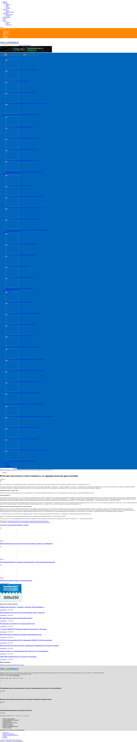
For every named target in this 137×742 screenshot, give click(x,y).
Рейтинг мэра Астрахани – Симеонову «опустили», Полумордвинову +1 (22, 607)
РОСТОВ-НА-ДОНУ (12, 730)
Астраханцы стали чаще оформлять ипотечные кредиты (19, 277)
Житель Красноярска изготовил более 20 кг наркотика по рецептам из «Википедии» (26, 543)
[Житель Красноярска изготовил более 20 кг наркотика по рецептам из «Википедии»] (8, 539)
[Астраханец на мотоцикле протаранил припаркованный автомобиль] (12, 312)
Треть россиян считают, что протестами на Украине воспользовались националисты (29, 522)
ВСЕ (7, 172)
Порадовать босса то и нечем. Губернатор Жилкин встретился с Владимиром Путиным (27, 230)
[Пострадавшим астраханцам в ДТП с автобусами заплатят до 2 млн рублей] (12, 170)
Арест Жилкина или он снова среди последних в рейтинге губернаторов (23, 207)
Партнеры (5, 36)
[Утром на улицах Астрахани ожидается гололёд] (12, 79)
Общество (5, 3)
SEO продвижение (17, 740)
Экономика (5, 13)
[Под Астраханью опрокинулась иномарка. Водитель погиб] (12, 334)
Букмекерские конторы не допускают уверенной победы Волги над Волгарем (25, 370)
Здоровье (8, 8)
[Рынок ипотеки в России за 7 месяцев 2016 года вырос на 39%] (12, 253)
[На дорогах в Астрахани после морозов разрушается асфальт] (12, 459)
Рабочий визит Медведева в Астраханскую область (18, 185)
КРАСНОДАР (3, 730)
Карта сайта (6, 732)
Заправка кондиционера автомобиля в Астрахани (12, 664)
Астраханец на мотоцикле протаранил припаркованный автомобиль (22, 313)
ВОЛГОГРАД (21, 730)
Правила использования (9, 733)
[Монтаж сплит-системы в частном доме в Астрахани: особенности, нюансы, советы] (3, 696)
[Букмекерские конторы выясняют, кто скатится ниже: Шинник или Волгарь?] (12, 402)
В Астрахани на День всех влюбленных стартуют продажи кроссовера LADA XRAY (26, 449)
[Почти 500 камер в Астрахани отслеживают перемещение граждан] (12, 136)
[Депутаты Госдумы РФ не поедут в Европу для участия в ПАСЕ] (12, 68)
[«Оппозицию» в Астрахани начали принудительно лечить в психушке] (12, 217)
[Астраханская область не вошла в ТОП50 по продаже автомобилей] (12, 437)
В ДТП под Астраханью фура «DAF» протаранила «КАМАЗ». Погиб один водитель (26, 640)
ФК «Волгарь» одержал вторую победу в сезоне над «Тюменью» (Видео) (23, 381)
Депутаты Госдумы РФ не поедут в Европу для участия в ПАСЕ (21, 69)
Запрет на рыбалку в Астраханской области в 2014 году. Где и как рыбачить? (24, 651)
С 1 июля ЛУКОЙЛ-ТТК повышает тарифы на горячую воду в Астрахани (23, 629)
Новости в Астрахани (8, 725)
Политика (5, 9)
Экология (8, 4)
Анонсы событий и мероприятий (11, 720)
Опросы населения (7, 723)
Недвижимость (9, 14)
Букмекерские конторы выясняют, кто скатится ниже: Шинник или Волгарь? (24, 403)
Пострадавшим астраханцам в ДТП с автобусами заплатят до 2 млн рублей (24, 171)
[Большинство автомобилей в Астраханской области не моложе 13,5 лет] (12, 426)
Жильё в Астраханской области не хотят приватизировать (20, 288)
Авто (4, 19)
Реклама (8, 15)
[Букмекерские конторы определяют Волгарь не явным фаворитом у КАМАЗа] (12, 358)
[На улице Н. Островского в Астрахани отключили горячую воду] (12, 148)
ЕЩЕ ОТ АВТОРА (24, 525)
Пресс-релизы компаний (9, 718)
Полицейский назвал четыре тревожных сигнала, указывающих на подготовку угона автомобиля (29, 416)
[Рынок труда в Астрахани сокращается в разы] (12, 264)
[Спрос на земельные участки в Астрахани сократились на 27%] (12, 242)
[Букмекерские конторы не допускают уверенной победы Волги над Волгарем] (12, 369)
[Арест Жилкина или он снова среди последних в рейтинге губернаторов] (12, 206)
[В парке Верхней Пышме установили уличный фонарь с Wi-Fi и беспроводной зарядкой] (8, 558)
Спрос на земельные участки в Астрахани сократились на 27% (21, 243)
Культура (8, 22)
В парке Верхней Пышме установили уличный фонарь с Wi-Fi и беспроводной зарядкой (27, 562)
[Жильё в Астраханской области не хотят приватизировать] (12, 287)
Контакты (5, 37)
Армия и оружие (10, 12)
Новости (5, 1)
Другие (4, 21)
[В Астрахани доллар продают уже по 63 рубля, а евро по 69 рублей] (12, 113)
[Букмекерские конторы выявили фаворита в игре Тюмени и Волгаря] (12, 391)
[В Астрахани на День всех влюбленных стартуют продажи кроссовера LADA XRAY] (12, 448)
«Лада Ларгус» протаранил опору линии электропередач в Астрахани (23, 346)
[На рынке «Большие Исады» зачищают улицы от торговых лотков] (12, 159)
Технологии (9, 24)
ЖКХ (7, 5)
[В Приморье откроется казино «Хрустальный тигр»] (8, 576)
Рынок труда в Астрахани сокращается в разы (17, 266)
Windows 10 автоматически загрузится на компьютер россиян (21, 92)
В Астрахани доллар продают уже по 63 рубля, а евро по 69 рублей (22, 114)
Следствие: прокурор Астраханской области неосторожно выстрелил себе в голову (26, 103)
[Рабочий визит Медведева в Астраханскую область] (12, 184)
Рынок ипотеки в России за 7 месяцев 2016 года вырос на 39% (21, 254)
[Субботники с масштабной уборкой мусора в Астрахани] (12, 125)
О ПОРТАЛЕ (6, 31)
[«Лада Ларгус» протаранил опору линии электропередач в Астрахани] (12, 345)
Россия (13, 470)
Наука (7, 23)
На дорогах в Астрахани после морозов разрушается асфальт (20, 461)
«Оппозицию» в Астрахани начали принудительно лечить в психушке (23, 218)
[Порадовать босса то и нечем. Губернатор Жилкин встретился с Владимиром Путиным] (12, 228)
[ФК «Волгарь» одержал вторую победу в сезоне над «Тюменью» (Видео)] (12, 380)
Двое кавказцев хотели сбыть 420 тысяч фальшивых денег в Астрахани (22, 612)
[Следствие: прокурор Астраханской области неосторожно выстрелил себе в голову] (12, 102)
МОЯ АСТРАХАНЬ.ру (5, 470)
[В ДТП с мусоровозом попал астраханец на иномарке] (12, 300)
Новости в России (7, 727)
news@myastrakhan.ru (14, 675)
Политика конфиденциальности (10, 735)
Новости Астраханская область (10, 726)
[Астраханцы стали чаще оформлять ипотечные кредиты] (12, 276)
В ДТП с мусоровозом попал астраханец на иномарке (19, 302)
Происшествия (6, 17)
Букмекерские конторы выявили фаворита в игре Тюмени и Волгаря (22, 392)
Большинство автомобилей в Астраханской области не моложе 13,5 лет (23, 427)
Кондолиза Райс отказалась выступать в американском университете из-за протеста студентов (29, 645)
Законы (7, 10)
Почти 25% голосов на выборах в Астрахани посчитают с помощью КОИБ (24, 196)
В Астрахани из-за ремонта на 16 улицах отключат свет (17, 623)
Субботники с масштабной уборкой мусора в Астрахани (19, 127)
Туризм (7, 6)
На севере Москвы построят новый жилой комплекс (16, 618)
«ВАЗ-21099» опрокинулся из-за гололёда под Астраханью (18, 656)
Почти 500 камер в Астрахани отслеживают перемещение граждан (22, 138)
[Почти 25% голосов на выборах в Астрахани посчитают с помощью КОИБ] (12, 195)
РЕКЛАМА (5, 32)
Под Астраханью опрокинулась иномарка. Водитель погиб (20, 335)
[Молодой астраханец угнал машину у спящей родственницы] (12, 323)
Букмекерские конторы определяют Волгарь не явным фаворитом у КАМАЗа (25, 359)
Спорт (4, 18)
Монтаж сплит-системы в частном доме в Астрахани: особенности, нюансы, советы (26, 699)
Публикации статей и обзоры (10, 722)
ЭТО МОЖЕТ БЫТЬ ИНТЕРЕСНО (9, 525)
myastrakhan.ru (3, 609)
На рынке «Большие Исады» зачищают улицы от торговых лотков (22, 160)
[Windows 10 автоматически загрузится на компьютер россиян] (12, 90)
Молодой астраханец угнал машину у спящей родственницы (20, 324)
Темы (4, 35)
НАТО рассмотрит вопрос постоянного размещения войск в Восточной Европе (29, 521)
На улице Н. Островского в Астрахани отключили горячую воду (21, 149)
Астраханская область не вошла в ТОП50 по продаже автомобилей (22, 438)
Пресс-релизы (6, 33)
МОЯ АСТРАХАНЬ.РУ (7, 740)
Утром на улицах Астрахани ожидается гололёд (17, 81)
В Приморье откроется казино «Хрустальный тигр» (16, 580)
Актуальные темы (7, 721)
